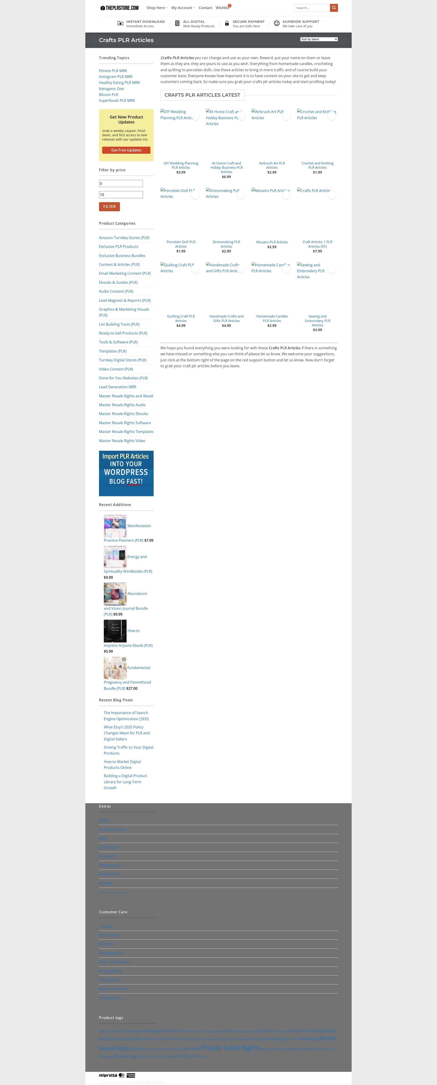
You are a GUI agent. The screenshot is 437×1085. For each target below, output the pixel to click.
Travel (163, 1056)
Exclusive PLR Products (118, 246)
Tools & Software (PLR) (118, 342)
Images (214, 1039)
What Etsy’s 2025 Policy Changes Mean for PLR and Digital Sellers (127, 733)
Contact (205, 7)
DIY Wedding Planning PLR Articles (181, 165)
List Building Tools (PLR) (119, 324)
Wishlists (106, 944)
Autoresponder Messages (143, 1031)
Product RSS (109, 874)
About (104, 820)
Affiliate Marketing (110, 1031)
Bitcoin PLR (108, 94)
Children (187, 1031)
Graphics (122, 1039)
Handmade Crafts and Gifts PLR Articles (226, 318)
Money (162, 1049)
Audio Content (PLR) (116, 291)
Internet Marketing (250, 1039)
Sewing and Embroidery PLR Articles (317, 320)
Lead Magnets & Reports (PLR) (125, 300)
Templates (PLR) (113, 351)
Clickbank (199, 1031)
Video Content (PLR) (116, 369)
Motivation (175, 1049)
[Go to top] (427, 1078)
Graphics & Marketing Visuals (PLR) (124, 312)
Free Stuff (107, 856)
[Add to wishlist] (195, 115)
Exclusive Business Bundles (122, 255)
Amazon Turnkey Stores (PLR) (124, 237)
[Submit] (334, 8)
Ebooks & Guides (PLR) (118, 282)
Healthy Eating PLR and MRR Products (166, 1039)
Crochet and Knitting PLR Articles (317, 165)
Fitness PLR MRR (113, 70)
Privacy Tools (110, 979)
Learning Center (113, 829)
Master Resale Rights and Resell (126, 395)
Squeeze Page (125, 1056)
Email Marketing (251, 1031)
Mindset (153, 1049)
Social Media (308, 1049)
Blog (103, 838)
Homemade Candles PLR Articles (272, 318)
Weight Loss (188, 1056)
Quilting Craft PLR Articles (181, 318)
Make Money (291, 1039)
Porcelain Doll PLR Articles (181, 244)
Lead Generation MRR (117, 386)
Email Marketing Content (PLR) (125, 273)
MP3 (187, 1049)
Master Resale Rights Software (125, 422)
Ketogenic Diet (111, 88)
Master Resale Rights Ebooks (123, 413)
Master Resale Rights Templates (126, 431)
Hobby (196, 1039)
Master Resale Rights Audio (122, 404)
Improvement (229, 1039)
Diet (229, 1031)
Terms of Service (113, 988)
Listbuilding (272, 1038)
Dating (220, 1031)
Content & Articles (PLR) (119, 264)
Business (172, 1030)
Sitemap (106, 883)
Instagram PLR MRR (115, 76)
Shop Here (156, 7)
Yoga (202, 1056)
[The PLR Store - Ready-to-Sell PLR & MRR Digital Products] (119, 8)
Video (172, 1056)
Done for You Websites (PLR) (123, 377)
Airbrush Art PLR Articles (272, 165)
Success (144, 1056)
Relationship (279, 1049)
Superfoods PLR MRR (117, 100)
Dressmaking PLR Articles (226, 244)
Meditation (139, 1049)
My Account (181, 7)
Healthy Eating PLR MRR (119, 82)
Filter (109, 206)
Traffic (154, 1056)
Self (290, 1049)
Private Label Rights (231, 1047)
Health (136, 1038)
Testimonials (110, 865)
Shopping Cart (111, 953)
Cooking (211, 1031)
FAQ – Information (114, 961)
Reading (266, 1049)
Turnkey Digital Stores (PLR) (122, 360)
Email (237, 1031)
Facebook (283, 1031)
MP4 (196, 1048)
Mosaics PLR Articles (272, 242)
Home (204, 1039)
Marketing (309, 1038)
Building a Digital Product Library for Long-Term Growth (125, 781)
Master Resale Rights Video (122, 440)
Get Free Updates (126, 150)
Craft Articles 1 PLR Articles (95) (317, 244)
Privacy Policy (110, 971)
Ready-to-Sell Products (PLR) (123, 333)
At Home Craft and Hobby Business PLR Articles (227, 167)
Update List (109, 847)
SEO (296, 1049)
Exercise (269, 1030)
